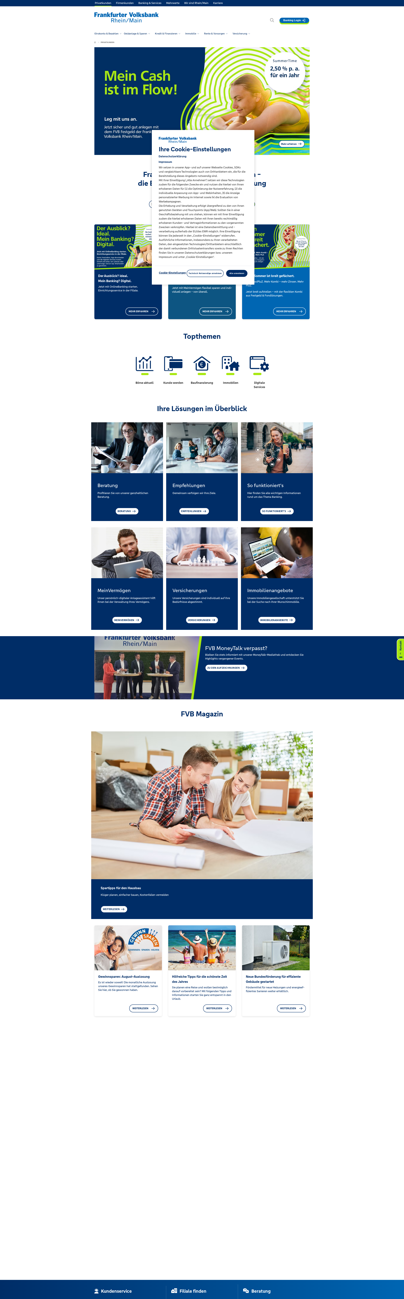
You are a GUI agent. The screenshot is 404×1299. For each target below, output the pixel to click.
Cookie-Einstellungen (172, 272)
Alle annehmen (236, 273)
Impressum (165, 161)
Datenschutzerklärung (172, 156)
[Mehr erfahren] (172, 298)
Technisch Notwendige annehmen (205, 273)
